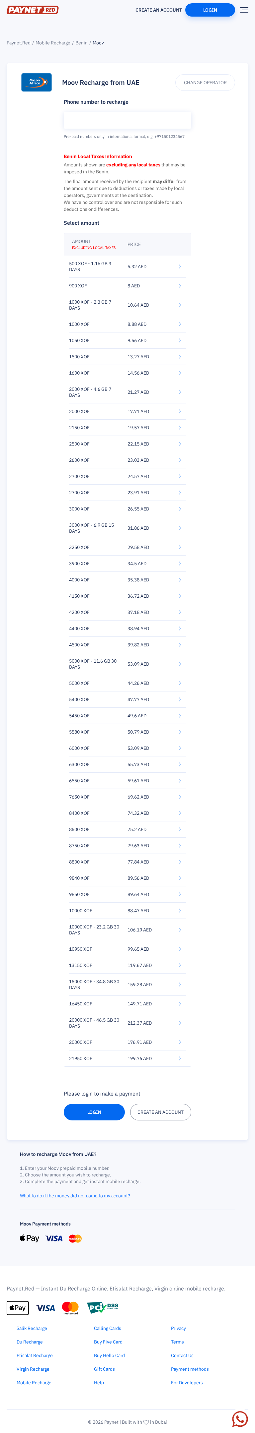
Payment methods (190, 1369)
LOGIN (94, 1112)
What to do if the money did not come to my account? (75, 1196)
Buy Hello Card (109, 1355)
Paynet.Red (19, 43)
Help (99, 1383)
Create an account (158, 10)
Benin (81, 43)
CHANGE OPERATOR (205, 83)
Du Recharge (30, 1342)
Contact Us (182, 1355)
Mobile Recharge (53, 43)
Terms (177, 1342)
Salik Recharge (32, 1328)
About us (120, 7)
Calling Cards (107, 1328)
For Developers (187, 1383)
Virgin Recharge (33, 1369)
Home (96, 7)
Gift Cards (104, 1369)
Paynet (111, 1422)
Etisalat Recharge (35, 1355)
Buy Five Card (108, 1342)
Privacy (178, 1328)
